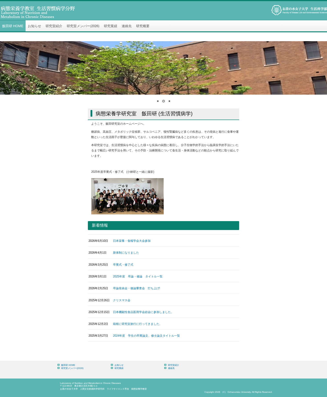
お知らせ (34, 25)
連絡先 (127, 25)
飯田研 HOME (12, 25)
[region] (163, 74)
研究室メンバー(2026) (83, 25)
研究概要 (142, 25)
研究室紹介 (54, 25)
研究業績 (110, 25)
